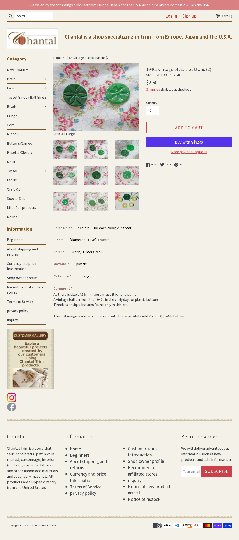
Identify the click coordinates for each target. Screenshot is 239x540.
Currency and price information (21, 266)
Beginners (15, 239)
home (75, 449)
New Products (17, 69)
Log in (171, 16)
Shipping (152, 89)
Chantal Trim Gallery (43, 525)
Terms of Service (20, 301)
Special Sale (16, 198)
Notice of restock (144, 499)
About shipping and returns (22, 251)
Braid (26, 79)
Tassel (26, 170)
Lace (26, 88)
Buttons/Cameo (19, 143)
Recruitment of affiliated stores (26, 290)
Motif (11, 161)
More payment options (189, 151)
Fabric (12, 180)
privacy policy (17, 310)
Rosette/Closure (20, 152)
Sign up (189, 16)
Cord (10, 125)
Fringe (12, 115)
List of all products (21, 207)
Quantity (151, 103)
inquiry (12, 319)
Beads (26, 106)
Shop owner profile (22, 277)
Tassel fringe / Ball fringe (26, 97)
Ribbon (13, 134)
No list (12, 216)
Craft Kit (13, 189)
